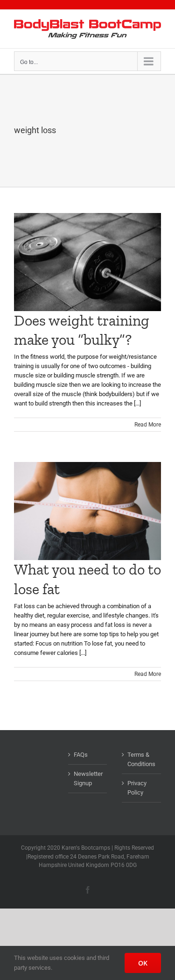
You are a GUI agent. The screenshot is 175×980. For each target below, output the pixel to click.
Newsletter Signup (88, 778)
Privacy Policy (137, 788)
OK (142, 963)
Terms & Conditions (141, 759)
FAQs (81, 754)
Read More (147, 424)
